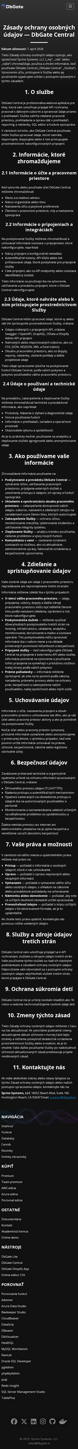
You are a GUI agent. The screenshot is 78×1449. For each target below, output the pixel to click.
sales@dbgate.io (39, 1443)
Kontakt (6, 1225)
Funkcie (6, 1132)
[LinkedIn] (33, 1421)
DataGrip (7, 1324)
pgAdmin (7, 1367)
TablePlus (8, 1398)
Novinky (7, 1151)
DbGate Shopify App (15, 1269)
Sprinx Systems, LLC (44, 1439)
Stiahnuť (7, 1126)
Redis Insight (10, 1386)
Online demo (10, 1238)
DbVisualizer (10, 1337)
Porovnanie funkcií (14, 1294)
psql (4, 1380)
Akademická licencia (14, 1231)
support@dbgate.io (63, 1097)
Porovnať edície (11, 1200)
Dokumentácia (11, 1219)
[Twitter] (24, 1421)
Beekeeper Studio (13, 1312)
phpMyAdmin (10, 1373)
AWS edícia (8, 1188)
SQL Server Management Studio (23, 1392)
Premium (7, 1176)
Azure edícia (9, 1194)
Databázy (7, 1138)
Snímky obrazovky (13, 1157)
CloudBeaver (10, 1318)
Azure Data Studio (13, 1306)
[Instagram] (43, 1421)
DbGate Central (11, 1263)
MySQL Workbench (14, 1349)
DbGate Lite (9, 1257)
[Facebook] (14, 1421)
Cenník (6, 1144)
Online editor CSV (13, 1275)
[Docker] (63, 1421)
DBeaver (7, 1331)
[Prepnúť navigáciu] (70, 6)
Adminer (7, 1300)
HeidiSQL (7, 1343)
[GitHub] (52, 1421)
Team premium (11, 1182)
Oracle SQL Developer (16, 1361)
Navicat (6, 1355)
